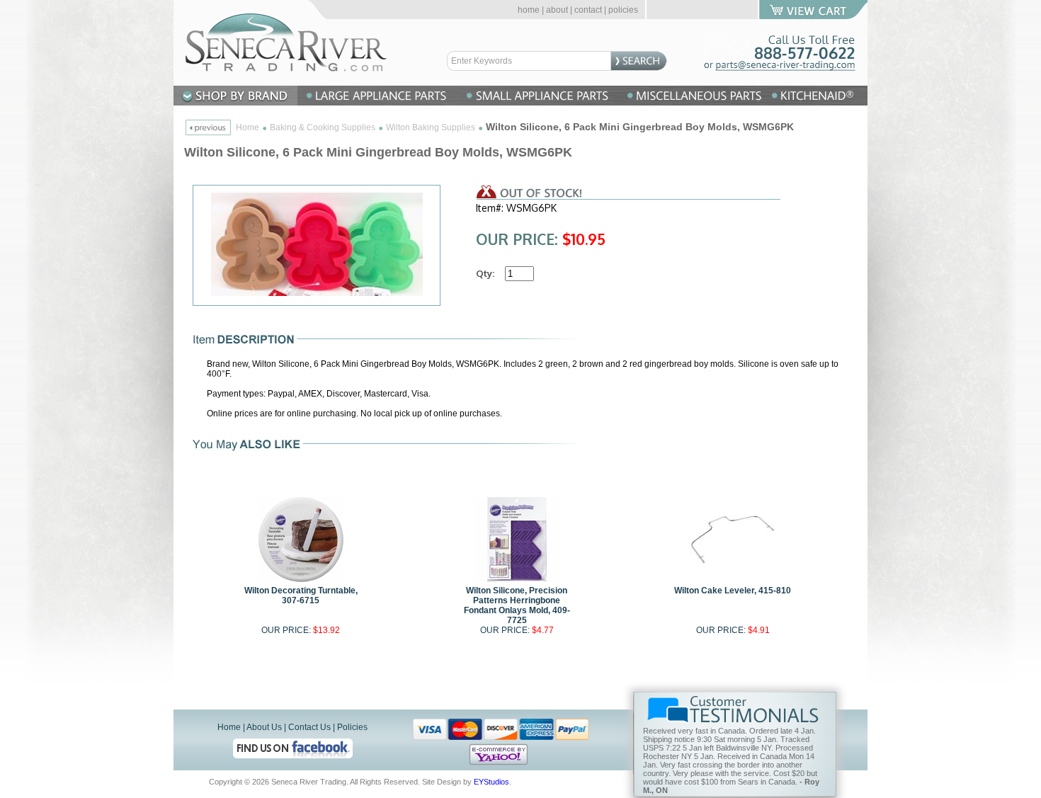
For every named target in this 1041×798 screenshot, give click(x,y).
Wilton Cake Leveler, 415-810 (732, 590)
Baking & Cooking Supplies (322, 127)
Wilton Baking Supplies (430, 127)
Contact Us (309, 727)
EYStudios (491, 781)
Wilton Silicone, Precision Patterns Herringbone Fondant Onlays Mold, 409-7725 (517, 605)
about (557, 10)
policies (623, 10)
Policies (352, 727)
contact (588, 10)
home (529, 10)
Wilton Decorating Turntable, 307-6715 (301, 595)
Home (247, 127)
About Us (264, 727)
